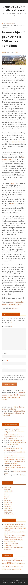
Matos (5, 498)
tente (8, 566)
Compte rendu (14, 308)
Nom (5, 353)
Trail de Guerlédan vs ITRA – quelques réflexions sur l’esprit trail (13, 413)
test (12, 566)
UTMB (18, 569)
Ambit (3, 560)
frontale (11, 563)
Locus (23, 563)
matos (12, 183)
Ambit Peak (7, 487)
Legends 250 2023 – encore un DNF (14, 536)
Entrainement (8, 493)
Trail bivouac (8, 512)
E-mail (6, 360)
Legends (19, 563)
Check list (7, 489)
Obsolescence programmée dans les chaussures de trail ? (14, 431)
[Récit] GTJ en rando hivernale (13, 539)
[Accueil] (3, 24)
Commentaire (8, 326)
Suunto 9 (3, 566)
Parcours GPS (8, 502)
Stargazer (22, 582)
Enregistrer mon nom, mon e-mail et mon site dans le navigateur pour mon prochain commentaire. (13, 377)
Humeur (6, 497)
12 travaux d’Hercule (17, 142)
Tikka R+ (13, 203)
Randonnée (7, 506)
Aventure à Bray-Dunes (11, 543)
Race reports (7, 504)
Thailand (16, 566)
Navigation (7, 500)
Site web (6, 368)
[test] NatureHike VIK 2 (17, 440)
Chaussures (19, 560)
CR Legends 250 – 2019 (10, 545)
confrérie (4, 563)
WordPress (15, 582)
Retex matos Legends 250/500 (13, 537)
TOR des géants (11, 569)
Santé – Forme (8, 510)
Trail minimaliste (9, 514)
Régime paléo (8, 508)
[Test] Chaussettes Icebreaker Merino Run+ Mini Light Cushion (14, 467)
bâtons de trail (10, 560)
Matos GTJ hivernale (10, 541)
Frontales (7, 495)
